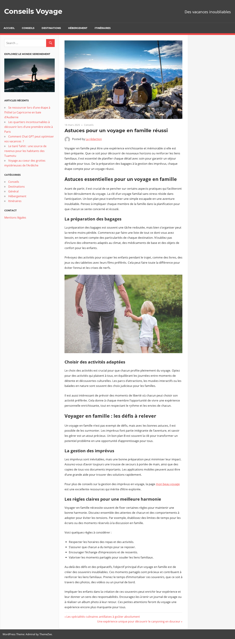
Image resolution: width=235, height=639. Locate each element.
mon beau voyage (168, 484)
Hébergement (77, 28)
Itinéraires (103, 28)
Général (13, 191)
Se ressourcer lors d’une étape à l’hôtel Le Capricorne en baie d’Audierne (27, 112)
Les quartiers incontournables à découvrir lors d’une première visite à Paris (28, 127)
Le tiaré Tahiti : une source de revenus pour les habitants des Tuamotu (25, 151)
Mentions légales (15, 217)
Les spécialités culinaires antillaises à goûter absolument (103, 617)
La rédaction (94, 139)
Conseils (28, 28)
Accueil (9, 28)
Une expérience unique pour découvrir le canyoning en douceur (138, 621)
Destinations (51, 28)
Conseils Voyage (33, 11)
